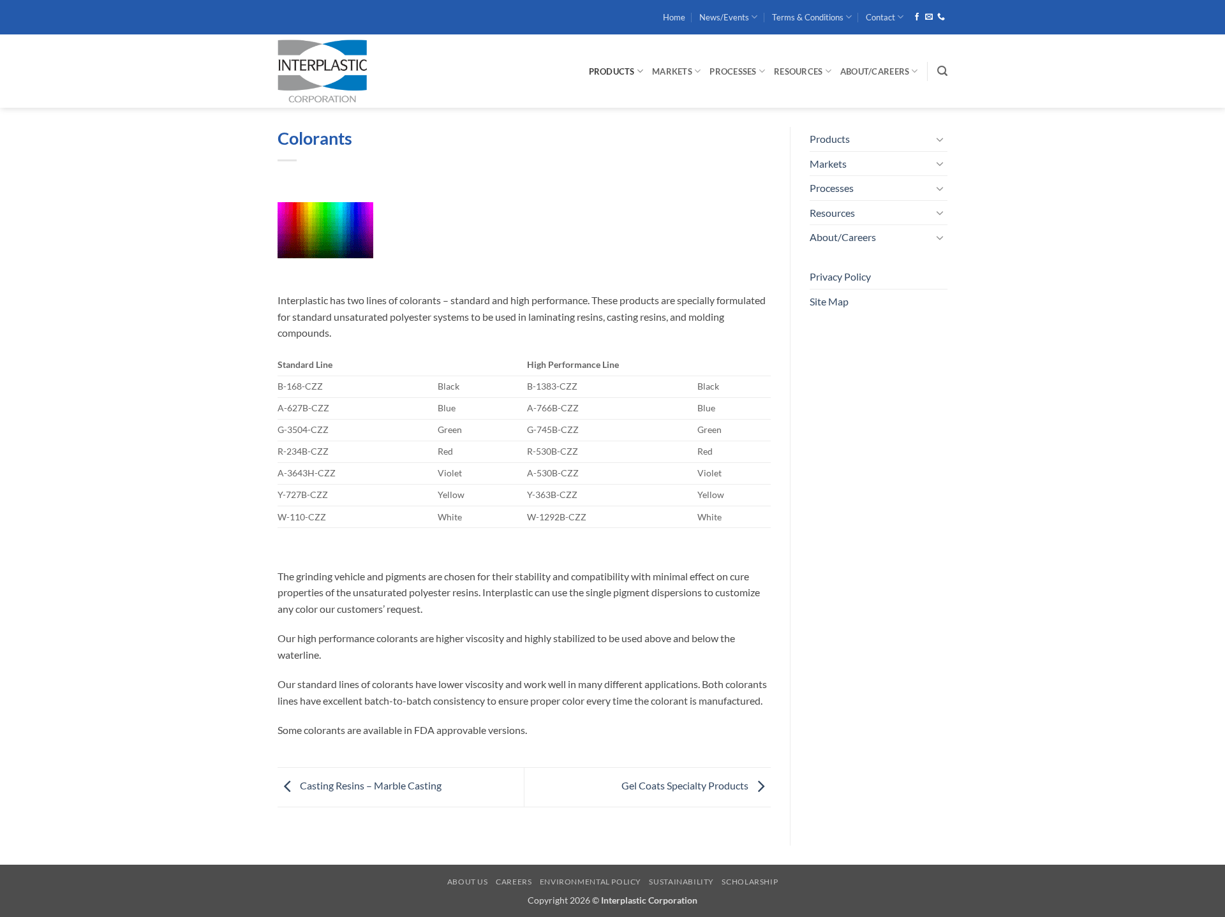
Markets (672, 71)
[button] (942, 71)
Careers (513, 881)
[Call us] (941, 17)
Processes (732, 71)
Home (674, 17)
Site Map (829, 301)
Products (612, 71)
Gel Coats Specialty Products (685, 785)
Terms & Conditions (807, 17)
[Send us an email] (929, 17)
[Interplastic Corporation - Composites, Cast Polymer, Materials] (367, 71)
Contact (880, 17)
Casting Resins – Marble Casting (370, 785)
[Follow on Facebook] (917, 17)
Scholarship (750, 881)
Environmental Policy (590, 881)
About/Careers (874, 71)
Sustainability (681, 881)
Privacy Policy (840, 276)
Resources (798, 71)
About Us (467, 881)
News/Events (724, 17)
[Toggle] (939, 139)
